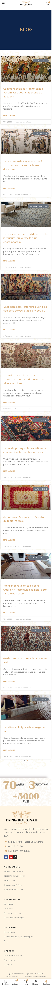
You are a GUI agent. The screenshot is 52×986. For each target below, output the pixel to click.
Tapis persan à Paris (13, 885)
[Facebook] (6, 857)
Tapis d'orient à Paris (13, 871)
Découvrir (10, 927)
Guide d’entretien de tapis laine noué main (25, 660)
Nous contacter (11, 960)
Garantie (8, 965)
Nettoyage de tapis (13, 913)
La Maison (8, 904)
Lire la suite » (9, 115)
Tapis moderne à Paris (14, 876)
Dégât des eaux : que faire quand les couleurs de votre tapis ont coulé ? (25, 309)
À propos (9, 951)
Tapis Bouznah (12, 899)
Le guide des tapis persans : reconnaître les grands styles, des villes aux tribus (23, 379)
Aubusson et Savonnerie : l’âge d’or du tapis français (24, 519)
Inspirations (9, 932)
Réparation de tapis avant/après (18, 937)
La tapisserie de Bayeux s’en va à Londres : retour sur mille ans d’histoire (22, 165)
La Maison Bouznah (13, 955)
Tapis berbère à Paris (13, 889)
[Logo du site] (26, 3)
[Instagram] (15, 857)
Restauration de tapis (14, 918)
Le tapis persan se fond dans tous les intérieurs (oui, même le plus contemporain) (25, 238)
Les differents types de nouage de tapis (24, 729)
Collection (8, 908)
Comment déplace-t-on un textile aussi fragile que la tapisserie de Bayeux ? (23, 93)
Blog (6, 941)
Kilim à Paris (9, 880)
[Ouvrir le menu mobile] (3, 3)
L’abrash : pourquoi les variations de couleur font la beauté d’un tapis (25, 450)
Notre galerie (12, 867)
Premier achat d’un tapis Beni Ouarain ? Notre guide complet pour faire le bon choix (25, 590)
